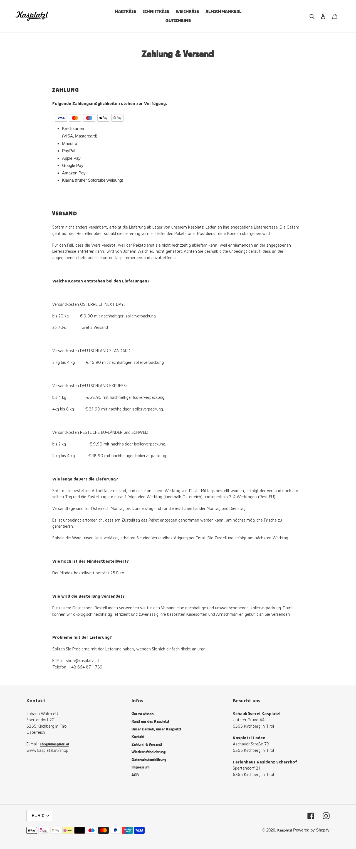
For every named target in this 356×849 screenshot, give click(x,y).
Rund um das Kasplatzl (150, 721)
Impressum (141, 767)
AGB (135, 774)
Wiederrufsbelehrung (148, 751)
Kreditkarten (73, 128)
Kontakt (138, 736)
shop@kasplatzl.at (54, 744)
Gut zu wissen (143, 713)
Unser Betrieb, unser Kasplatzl (156, 729)
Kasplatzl (284, 830)
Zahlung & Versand (147, 744)
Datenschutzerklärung (149, 759)
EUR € (38, 815)
